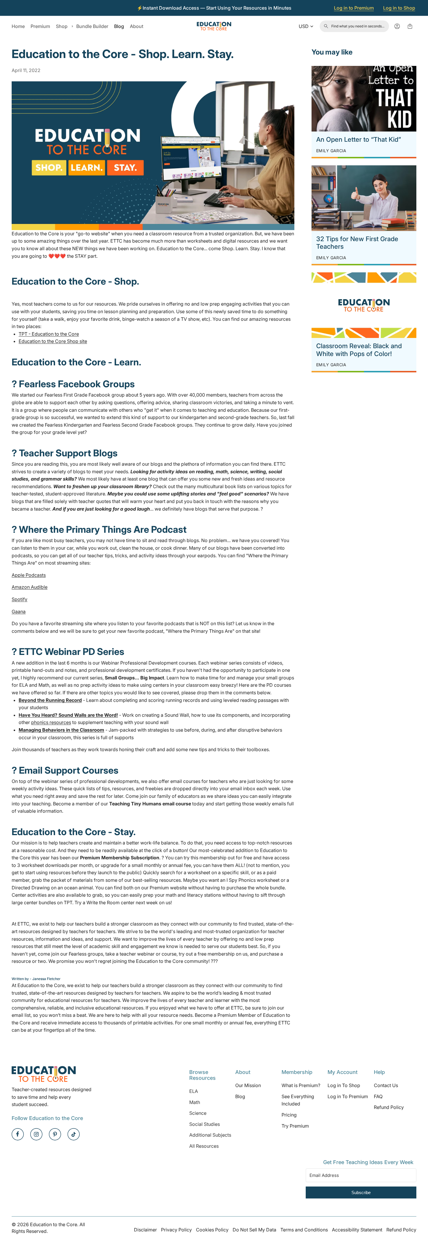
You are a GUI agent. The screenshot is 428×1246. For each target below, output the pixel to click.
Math (194, 1102)
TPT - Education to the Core (49, 334)
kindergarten (193, 417)
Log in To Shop (344, 1085)
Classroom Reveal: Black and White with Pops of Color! (359, 349)
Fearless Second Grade (127, 425)
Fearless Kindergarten (68, 425)
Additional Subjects (210, 1135)
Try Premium (295, 1126)
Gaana (19, 611)
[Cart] (410, 26)
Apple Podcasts (29, 575)
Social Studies (204, 1124)
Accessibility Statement (357, 1230)
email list (21, 1015)
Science (197, 1113)
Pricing (289, 1115)
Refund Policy (389, 1107)
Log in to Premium (354, 8)
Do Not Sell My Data (254, 1230)
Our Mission (248, 1085)
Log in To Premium (348, 1096)
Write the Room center (110, 902)
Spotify (19, 599)
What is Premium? (301, 1085)
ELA (193, 1091)
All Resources (204, 1146)
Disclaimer (145, 1230)
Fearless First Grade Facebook (77, 395)
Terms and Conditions (304, 1230)
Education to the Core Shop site (53, 341)
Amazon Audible (29, 587)
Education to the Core (35, 233)
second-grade (233, 417)
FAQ (378, 1096)
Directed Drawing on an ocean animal (52, 888)
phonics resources (51, 722)
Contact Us (386, 1085)
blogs (157, 464)
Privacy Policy (176, 1230)
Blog (240, 1096)
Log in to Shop (399, 8)
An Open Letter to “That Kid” (358, 139)
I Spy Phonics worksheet (253, 880)
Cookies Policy (212, 1230)
